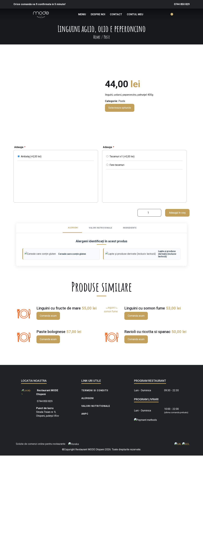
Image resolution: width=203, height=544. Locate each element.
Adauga (19, 147)
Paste (121, 101)
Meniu (82, 14)
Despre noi (98, 14)
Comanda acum (48, 315)
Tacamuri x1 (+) (121, 156)
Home (96, 37)
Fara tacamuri (116, 164)
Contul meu (135, 14)
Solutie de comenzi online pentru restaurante (41, 443)
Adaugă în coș (177, 212)
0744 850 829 (182, 4)
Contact (116, 14)
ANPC (84, 413)
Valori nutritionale (95, 406)
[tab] (72, 228)
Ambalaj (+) (30, 156)
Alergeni (87, 398)
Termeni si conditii (94, 390)
